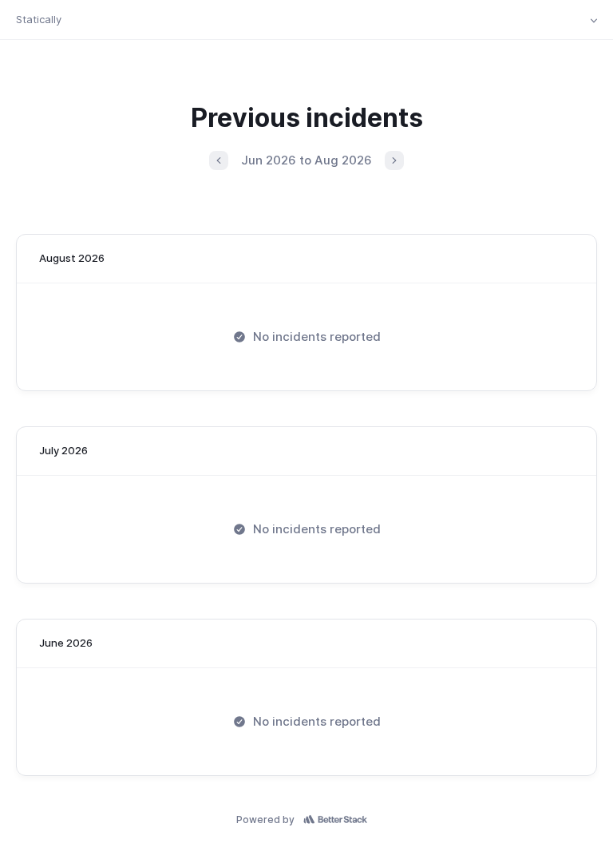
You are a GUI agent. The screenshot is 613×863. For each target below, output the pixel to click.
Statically (38, 19)
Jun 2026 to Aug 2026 (306, 160)
